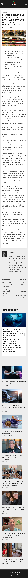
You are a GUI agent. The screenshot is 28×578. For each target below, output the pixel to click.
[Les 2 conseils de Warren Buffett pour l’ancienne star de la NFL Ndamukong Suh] (14, 498)
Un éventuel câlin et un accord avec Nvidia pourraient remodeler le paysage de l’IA (13, 457)
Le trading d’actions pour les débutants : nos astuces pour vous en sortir (13, 407)
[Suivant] (24, 334)
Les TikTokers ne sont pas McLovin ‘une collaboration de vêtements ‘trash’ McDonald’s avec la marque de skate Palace (21, 290)
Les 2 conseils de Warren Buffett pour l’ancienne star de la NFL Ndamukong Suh (13, 509)
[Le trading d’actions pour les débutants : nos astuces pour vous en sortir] (14, 396)
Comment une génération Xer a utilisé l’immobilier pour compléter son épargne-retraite (13, 535)
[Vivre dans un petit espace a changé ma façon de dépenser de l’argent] (14, 550)
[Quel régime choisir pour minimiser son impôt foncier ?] (14, 372)
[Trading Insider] (14, 4)
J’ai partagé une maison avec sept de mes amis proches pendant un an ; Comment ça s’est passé (13, 483)
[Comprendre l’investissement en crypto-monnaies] (14, 422)
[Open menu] (26, 4)
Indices (4, 12)
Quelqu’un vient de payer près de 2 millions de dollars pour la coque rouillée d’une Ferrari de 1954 (7, 287)
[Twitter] (2, 4)
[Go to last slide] (3, 334)
